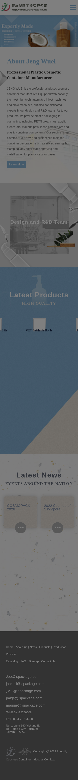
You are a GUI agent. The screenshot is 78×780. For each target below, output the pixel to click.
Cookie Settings (56, 772)
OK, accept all (20, 772)
